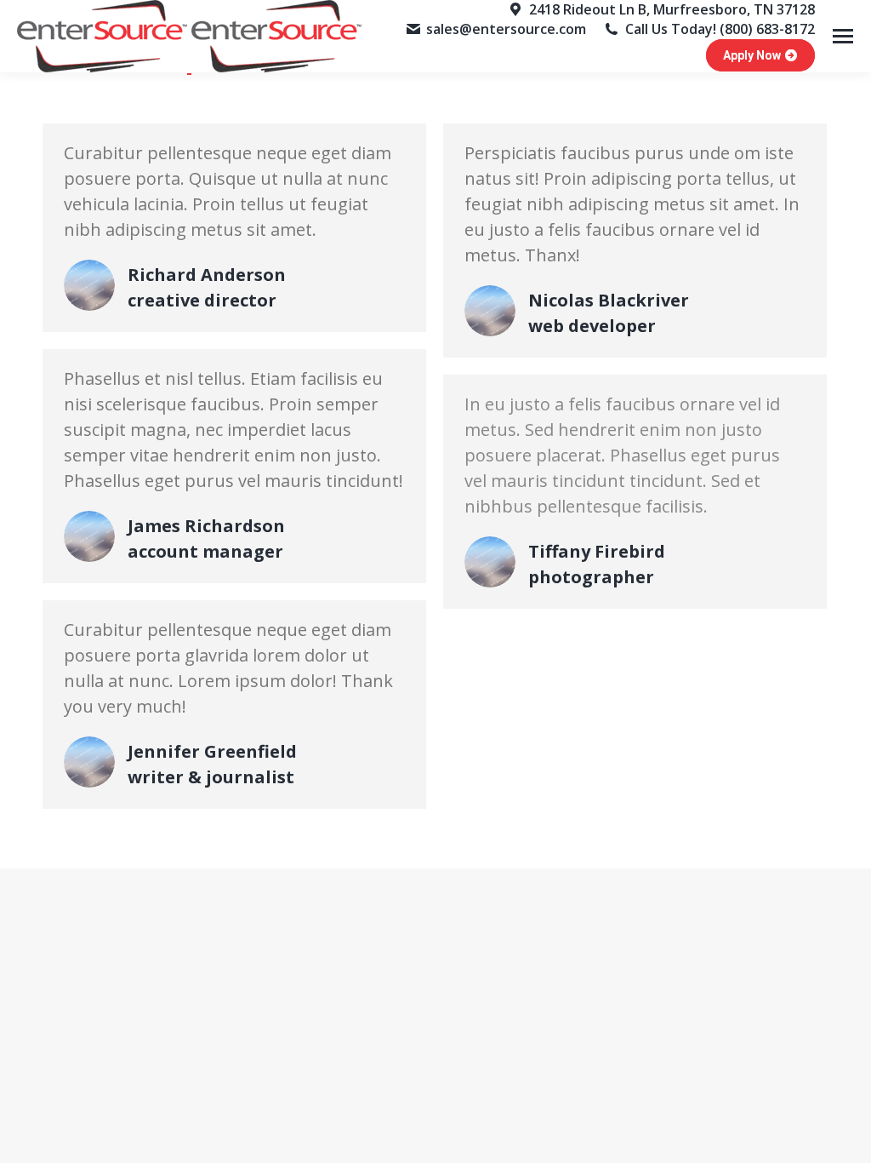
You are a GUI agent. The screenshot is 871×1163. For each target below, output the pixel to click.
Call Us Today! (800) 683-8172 (720, 28)
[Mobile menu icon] (843, 36)
